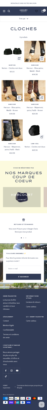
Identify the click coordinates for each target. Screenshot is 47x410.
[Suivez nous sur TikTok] (6, 376)
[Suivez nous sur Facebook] (6, 370)
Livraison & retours (33, 302)
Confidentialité (8, 330)
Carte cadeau (31, 307)
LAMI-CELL (35, 144)
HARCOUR (35, 65)
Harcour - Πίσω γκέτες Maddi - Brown (12, 109)
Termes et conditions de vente (11, 336)
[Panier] (42, 11)
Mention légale (8, 325)
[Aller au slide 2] (23, 237)
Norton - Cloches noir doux (12, 68)
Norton (12, 65)
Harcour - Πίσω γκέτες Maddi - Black (35, 69)
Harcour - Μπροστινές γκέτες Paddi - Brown (35, 109)
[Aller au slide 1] (21, 237)
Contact (6, 321)
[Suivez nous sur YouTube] (17, 370)
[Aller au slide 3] (25, 237)
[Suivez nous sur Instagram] (11, 370)
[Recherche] (9, 11)
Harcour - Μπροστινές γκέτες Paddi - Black (12, 148)
